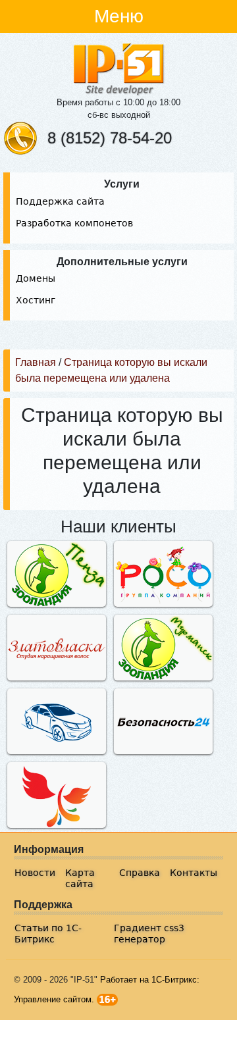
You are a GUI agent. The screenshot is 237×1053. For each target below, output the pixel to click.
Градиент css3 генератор (149, 933)
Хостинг (35, 300)
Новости (34, 872)
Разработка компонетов (74, 223)
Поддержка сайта (60, 201)
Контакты (193, 872)
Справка (139, 872)
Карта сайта (80, 878)
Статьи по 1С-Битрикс (48, 933)
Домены (35, 278)
